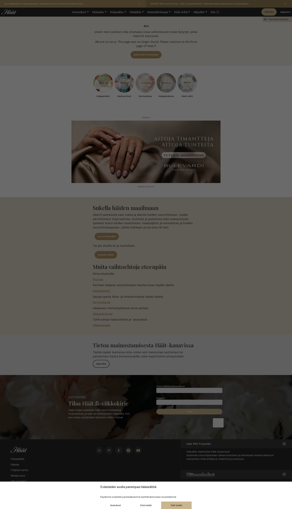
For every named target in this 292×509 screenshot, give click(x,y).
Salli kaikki (176, 505)
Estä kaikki (146, 505)
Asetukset (115, 505)
